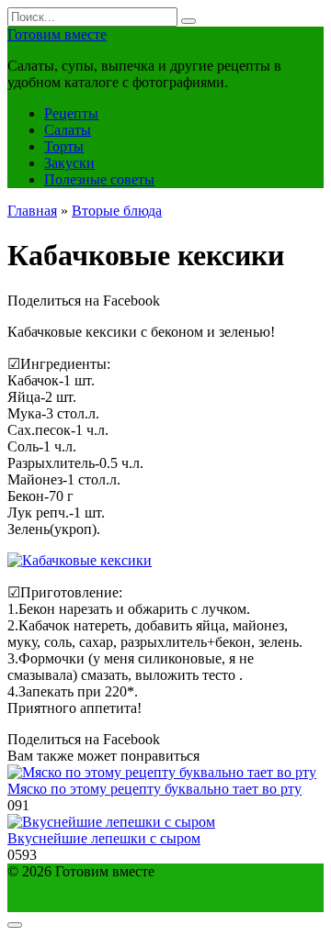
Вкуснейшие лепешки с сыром (103, 838)
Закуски (69, 163)
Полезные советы (99, 179)
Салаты (67, 130)
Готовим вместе (57, 34)
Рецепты (71, 113)
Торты (64, 146)
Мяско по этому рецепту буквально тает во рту (154, 789)
